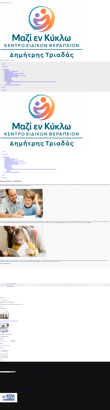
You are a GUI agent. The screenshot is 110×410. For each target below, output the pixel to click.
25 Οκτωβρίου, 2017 (4, 323)
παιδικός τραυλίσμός (4, 345)
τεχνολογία (8, 345)
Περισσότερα (1, 306)
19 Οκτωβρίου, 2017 (4, 336)
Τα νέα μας (4, 299)
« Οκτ (1, 360)
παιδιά (1, 345)
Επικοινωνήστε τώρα (10, 285)
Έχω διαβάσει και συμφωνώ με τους (30, 371)
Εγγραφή (12, 371)
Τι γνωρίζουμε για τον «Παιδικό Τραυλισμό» (6, 334)
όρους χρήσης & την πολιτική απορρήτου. (37, 371)
